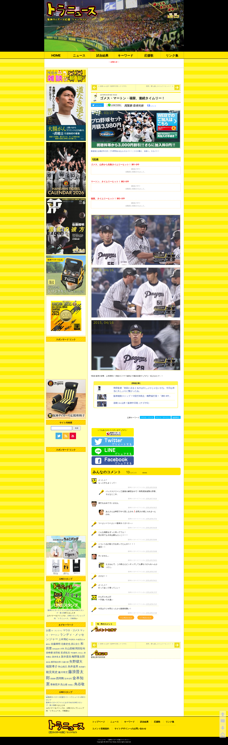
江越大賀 (65, 662)
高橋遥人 (71, 685)
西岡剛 (60, 678)
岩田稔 (56, 652)
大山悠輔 (70, 648)
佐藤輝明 (55, 643)
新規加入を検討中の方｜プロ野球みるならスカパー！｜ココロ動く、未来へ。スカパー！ (125, 151)
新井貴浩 (66, 656)
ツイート (98, 105)
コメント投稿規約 (100, 728)
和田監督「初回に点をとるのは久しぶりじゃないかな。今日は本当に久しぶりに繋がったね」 (144, 389)
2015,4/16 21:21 (151, 604)
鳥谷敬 (79, 684)
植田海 (48, 662)
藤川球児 (63, 672)
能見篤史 (52, 672)
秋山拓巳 (62, 666)
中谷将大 (72, 639)
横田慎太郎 (56, 662)
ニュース (79, 55)
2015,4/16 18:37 (151, 507)
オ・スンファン (56, 631)
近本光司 (68, 679)
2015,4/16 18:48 (151, 551)
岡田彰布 (80, 648)
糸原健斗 (82, 667)
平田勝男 (74, 653)
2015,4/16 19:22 (151, 580)
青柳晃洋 (55, 684)
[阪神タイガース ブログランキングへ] (113, 433)
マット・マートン (163, 417)
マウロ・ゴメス (147, 417)
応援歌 (148, 55)
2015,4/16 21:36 (151, 613)
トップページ (98, 721)
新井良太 (56, 656)
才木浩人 (80, 653)
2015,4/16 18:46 (151, 539)
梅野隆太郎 (78, 656)
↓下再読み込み (145, 618)
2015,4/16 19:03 (151, 560)
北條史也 (65, 643)
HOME (56, 55)
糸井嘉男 (73, 666)
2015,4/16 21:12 (151, 519)
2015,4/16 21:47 (151, 571)
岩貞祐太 (65, 652)
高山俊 (63, 684)
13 (151, 105)
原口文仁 (75, 644)
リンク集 (172, 55)
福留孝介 (176, 417)
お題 (48, 630)
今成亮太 (79, 639)
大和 (62, 648)
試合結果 (102, 55)
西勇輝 (53, 679)
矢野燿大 (75, 661)
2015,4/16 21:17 (151, 592)
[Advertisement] (136, 76)
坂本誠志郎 (56, 649)
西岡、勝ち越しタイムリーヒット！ (159, 86)
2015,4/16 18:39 (151, 528)
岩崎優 (49, 652)
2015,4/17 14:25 (151, 498)
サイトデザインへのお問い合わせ (130, 728)
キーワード (125, 55)
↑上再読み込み (126, 618)
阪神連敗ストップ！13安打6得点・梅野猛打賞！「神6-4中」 (142, 396)
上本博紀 (63, 639)
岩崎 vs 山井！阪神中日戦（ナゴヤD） (112, 86)
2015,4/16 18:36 (151, 487)
